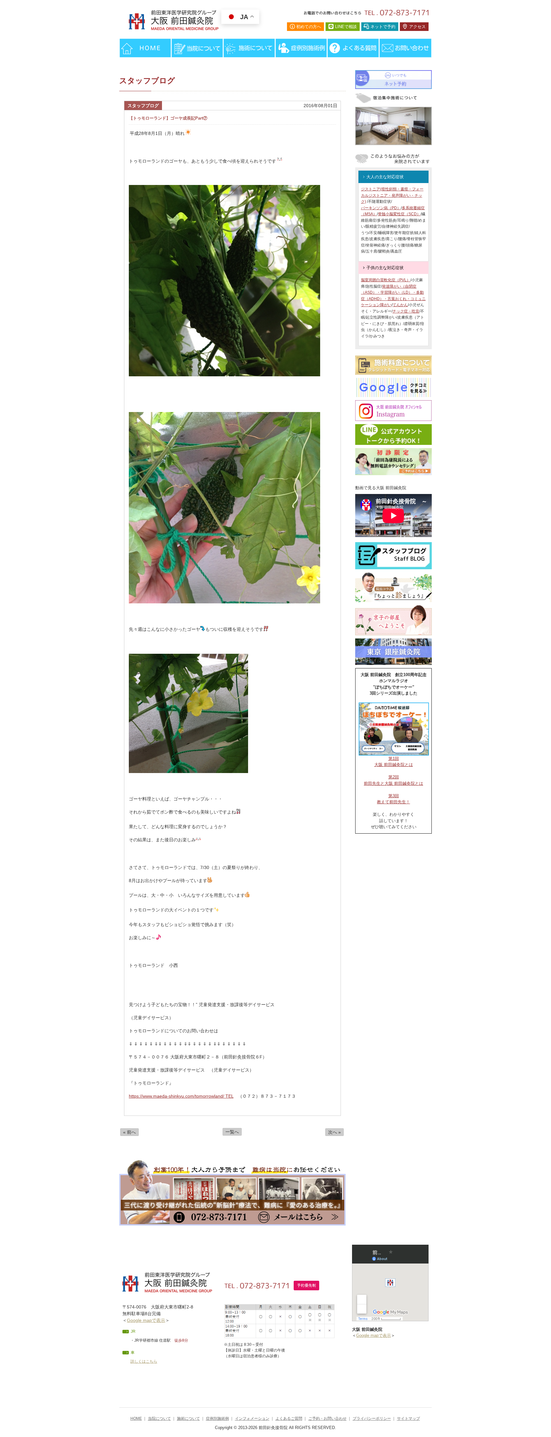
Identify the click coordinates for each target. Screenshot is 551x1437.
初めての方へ (308, 26)
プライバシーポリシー (372, 1418)
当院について (159, 1418)
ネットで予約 (383, 26)
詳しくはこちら (143, 1361)
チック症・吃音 (406, 311)
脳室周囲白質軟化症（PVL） (385, 280)
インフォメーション (252, 1418)
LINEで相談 (346, 26)
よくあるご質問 (289, 1418)
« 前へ (129, 1132)
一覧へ (232, 1131)
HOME (136, 1418)
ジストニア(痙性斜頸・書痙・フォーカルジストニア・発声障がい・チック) (392, 195)
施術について (188, 1418)
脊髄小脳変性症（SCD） (399, 214)
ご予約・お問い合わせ (327, 1418)
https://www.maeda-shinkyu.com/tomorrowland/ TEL (181, 1096)
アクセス (417, 26)
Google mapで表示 (146, 1320)
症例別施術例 (217, 1418)
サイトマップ (408, 1418)
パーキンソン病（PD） (381, 208)
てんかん (400, 305)
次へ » (334, 1132)
